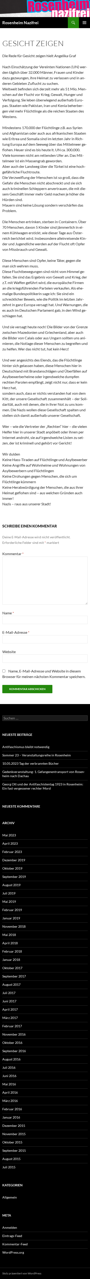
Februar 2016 (12, 1109)
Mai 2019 (9, 901)
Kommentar (13, 553)
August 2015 (11, 1159)
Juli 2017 (8, 993)
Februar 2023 (12, 852)
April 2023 (10, 843)
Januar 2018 (11, 960)
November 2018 (14, 926)
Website (9, 651)
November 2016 (14, 1034)
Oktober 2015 (12, 1142)
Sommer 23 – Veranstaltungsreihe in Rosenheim (36, 755)
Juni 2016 (9, 1076)
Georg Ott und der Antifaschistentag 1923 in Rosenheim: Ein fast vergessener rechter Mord (42, 786)
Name (8, 613)
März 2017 (10, 1018)
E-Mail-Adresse (15, 632)
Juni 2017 (9, 1001)
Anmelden (9, 1227)
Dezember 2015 (13, 1126)
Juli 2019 (8, 893)
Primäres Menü (84, 22)
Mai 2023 (9, 835)
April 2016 (10, 1092)
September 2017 (14, 976)
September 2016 (14, 1051)
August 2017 (11, 984)
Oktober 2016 (12, 1043)
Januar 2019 (11, 918)
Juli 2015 (8, 1167)
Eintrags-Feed (12, 1236)
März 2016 (10, 1101)
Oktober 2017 (12, 968)
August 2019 (11, 885)
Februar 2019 (12, 910)
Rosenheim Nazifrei (20, 22)
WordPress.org (13, 1252)
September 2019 (14, 877)
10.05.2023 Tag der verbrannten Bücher (30, 763)
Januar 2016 (11, 1117)
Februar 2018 (12, 951)
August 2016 (11, 1059)
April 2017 (10, 1009)
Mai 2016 (9, 1084)
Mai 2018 (9, 935)
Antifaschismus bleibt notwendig (25, 747)
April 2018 (10, 943)
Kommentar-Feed (15, 1244)
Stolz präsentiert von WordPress (21, 1273)
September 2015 (14, 1150)
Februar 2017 (12, 1026)
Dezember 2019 (13, 860)
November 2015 (14, 1134)
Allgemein (9, 1197)
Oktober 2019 (12, 868)
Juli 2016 (8, 1067)
